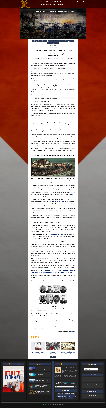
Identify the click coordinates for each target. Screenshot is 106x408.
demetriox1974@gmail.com (69, 382)
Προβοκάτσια (63, 41)
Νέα (63, 398)
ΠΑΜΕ (66, 398)
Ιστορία (54, 1)
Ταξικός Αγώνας (56, 42)
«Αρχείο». (73, 381)
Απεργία (36, 41)
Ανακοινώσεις (67, 393)
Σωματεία (48, 4)
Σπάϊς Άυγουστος (50, 42)
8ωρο (33, 41)
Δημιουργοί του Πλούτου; (58, 201)
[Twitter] (79, 1)
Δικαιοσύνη (45, 41)
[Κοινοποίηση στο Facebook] (32, 337)
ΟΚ (99, 369)
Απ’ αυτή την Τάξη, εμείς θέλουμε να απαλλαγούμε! (59, 189)
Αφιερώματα (51, 47)
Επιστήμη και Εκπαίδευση (62, 396)
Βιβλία (53, 4)
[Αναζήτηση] (83, 4)
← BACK (53, 356)
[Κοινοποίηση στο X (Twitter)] (33, 337)
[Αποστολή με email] (35, 337)
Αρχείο (42, 1)
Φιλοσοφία (59, 1)
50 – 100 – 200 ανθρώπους (44, 187)
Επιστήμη (42, 4)
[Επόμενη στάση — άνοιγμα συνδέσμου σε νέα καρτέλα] (13, 379)
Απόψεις (48, 1)
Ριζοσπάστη (72, 331)
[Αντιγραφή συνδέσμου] (37, 337)
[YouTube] (83, 1)
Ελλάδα (73, 394)
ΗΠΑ (54, 41)
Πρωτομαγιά (68, 41)
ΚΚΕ (60, 398)
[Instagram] (81, 1)
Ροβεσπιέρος (60, 4)
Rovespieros (60, 393)
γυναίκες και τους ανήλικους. (59, 234)
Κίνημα (74, 396)
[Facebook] (77, 1)
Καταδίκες (58, 41)
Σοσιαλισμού (59, 210)
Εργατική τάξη (50, 41)
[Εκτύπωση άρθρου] (38, 337)
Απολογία (40, 41)
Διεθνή (69, 394)
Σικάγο (72, 41)
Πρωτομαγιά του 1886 (49, 58)
